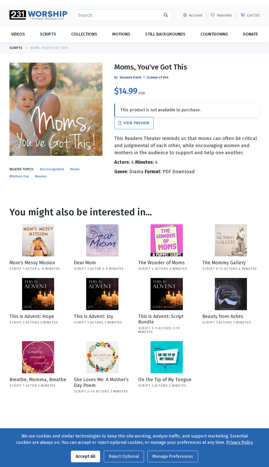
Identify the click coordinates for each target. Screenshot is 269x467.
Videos (18, 34)
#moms (75, 169)
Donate (250, 34)
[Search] (166, 15)
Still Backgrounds (165, 34)
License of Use (157, 77)
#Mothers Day (19, 176)
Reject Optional (124, 456)
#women (41, 176)
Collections (84, 34)
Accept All (85, 456)
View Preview (135, 123)
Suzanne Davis (130, 77)
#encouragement (52, 169)
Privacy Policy (239, 442)
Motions (121, 34)
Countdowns (214, 34)
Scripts (48, 34)
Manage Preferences (172, 456)
